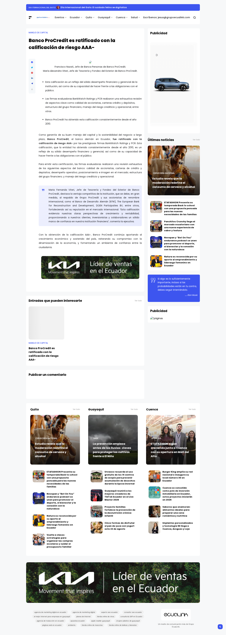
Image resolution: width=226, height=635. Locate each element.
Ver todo (138, 300)
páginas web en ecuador (52, 625)
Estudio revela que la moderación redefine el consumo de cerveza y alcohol (173, 183)
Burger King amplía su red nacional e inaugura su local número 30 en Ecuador (177, 476)
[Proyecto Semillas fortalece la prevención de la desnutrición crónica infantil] (97, 511)
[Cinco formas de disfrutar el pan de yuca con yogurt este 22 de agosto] (97, 527)
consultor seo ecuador (133, 612)
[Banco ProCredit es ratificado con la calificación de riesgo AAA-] (46, 323)
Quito (89, 17)
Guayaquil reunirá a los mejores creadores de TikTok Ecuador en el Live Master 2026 (119, 495)
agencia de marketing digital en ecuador (50, 612)
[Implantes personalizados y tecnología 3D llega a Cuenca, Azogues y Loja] (154, 527)
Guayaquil (104, 17)
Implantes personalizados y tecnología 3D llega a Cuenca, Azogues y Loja (177, 526)
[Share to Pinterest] (32, 73)
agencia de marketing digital (84, 612)
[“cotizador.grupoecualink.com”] (156, 318)
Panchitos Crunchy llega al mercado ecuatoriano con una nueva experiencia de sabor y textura (179, 226)
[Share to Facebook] (32, 62)
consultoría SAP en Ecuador (131, 616)
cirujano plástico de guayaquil (128, 621)
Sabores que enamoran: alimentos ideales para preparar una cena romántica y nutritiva (176, 511)
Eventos (59, 17)
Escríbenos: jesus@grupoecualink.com (166, 17)
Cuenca (120, 17)
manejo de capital (38, 32)
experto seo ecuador (109, 612)
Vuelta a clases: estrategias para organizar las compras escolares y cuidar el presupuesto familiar (60, 540)
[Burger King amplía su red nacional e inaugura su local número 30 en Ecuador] (154, 476)
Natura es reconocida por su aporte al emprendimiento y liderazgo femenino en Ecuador (180, 261)
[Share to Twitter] (32, 68)
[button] (32, 89)
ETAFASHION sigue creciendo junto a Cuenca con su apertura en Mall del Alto (170, 450)
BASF (95, 438)
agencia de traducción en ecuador (50, 621)
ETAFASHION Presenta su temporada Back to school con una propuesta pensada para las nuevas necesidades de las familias (180, 208)
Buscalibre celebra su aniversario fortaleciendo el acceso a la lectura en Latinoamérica (105, 7)
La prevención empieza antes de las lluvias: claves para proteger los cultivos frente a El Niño (112, 450)
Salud (134, 17)
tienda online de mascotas (92, 625)
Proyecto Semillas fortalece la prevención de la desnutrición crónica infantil (120, 511)
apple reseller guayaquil (100, 621)
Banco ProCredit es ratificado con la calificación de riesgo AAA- (44, 353)
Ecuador (75, 17)
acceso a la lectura (39, 7)
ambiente (71, 625)
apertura (156, 438)
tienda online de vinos (105, 616)
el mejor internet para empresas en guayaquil (52, 616)
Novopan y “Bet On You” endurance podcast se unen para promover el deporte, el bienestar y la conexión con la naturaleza (180, 243)
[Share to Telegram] (32, 83)
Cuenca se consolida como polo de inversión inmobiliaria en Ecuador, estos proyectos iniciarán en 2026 (177, 493)
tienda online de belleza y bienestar (123, 625)
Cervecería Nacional (164, 173)
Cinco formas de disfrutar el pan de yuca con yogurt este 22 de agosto (120, 526)
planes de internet (83, 616)
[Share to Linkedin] (32, 78)
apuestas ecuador (77, 621)
